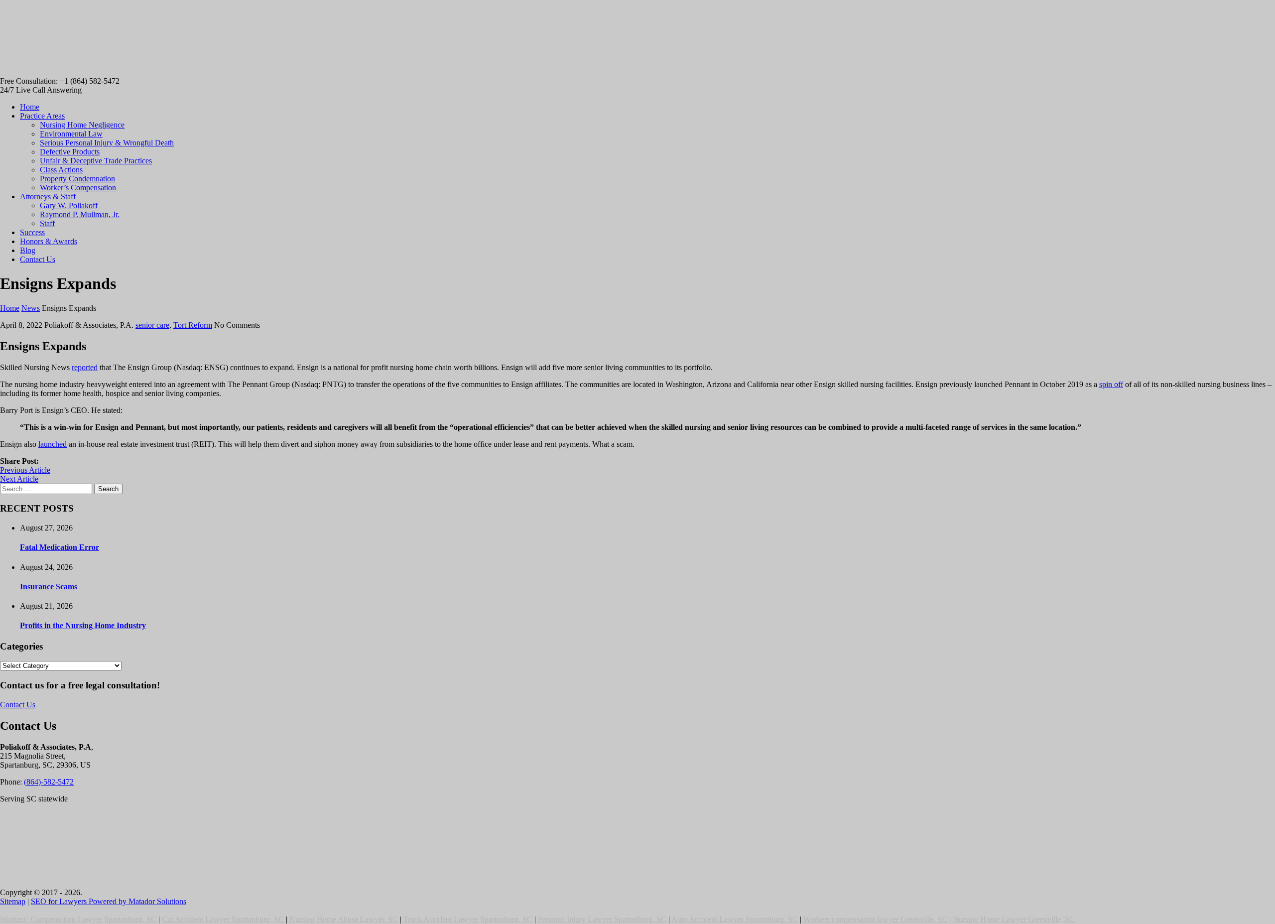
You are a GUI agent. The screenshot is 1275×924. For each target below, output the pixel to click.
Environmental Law (71, 134)
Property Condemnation (77, 178)
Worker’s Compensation (78, 187)
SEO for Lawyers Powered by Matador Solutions (108, 901)
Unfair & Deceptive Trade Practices (96, 160)
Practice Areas (42, 116)
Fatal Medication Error (59, 547)
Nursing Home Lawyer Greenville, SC (1014, 919)
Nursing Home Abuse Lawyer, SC (343, 919)
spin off (1111, 384)
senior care (152, 325)
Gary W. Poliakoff (69, 205)
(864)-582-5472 (49, 782)
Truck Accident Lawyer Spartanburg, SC (467, 919)
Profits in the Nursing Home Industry (83, 625)
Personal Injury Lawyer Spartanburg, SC (602, 919)
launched (52, 444)
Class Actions (61, 169)
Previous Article (25, 470)
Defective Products (70, 151)
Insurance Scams (48, 586)
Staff (47, 223)
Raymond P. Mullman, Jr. (80, 214)
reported (85, 367)
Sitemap (12, 901)
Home (29, 107)
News (30, 308)
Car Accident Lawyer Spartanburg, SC (223, 919)
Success (32, 232)
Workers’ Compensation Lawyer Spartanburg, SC (78, 919)
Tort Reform (192, 325)
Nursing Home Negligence (82, 125)
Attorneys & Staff (48, 196)
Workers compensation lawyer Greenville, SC (875, 919)
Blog (27, 250)
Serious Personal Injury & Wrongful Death (107, 142)
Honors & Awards (48, 241)
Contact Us (37, 259)
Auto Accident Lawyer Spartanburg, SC (734, 919)
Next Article (19, 479)
